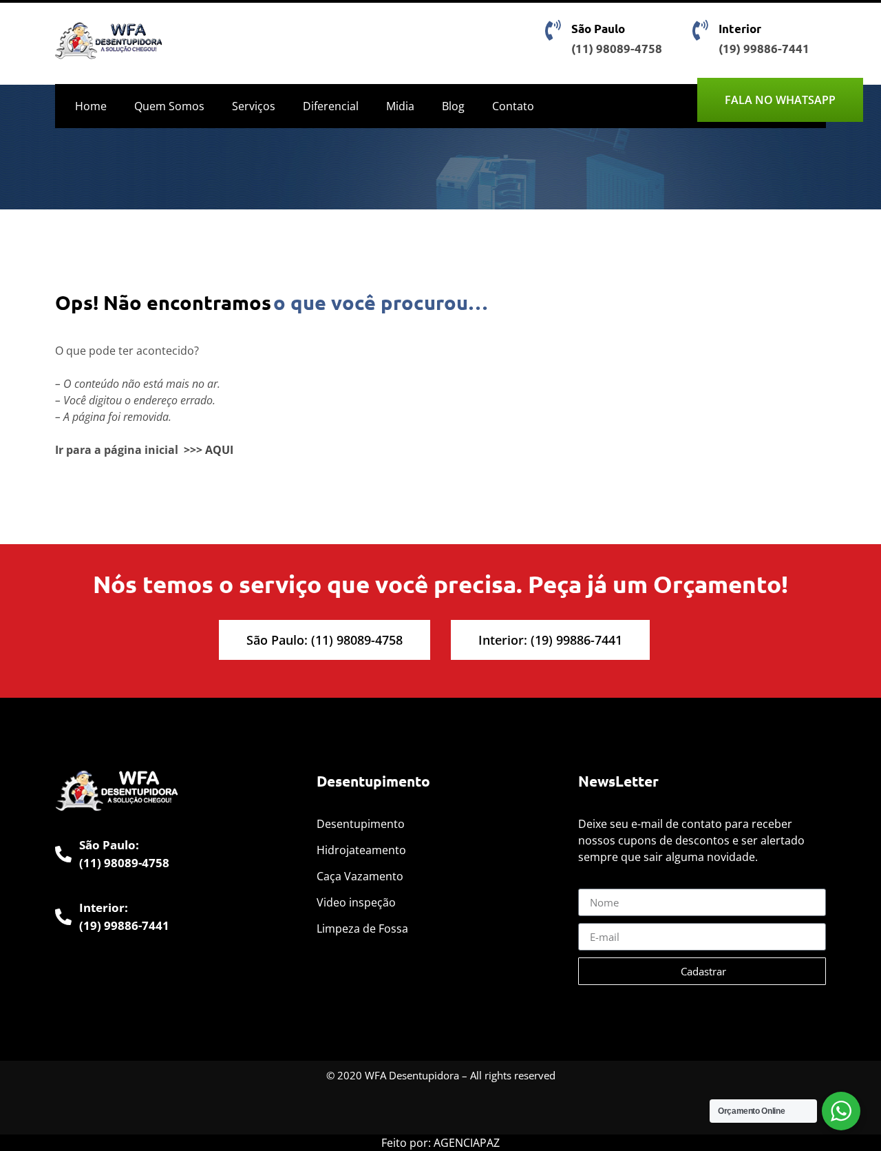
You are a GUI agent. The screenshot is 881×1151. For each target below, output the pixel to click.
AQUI (219, 449)
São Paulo (598, 28)
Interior (740, 28)
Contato (513, 106)
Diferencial (331, 106)
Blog (453, 106)
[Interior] (700, 30)
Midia (400, 106)
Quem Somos (169, 106)
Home (91, 106)
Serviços (253, 106)
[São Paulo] (552, 30)
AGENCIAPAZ (467, 1142)
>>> (193, 449)
